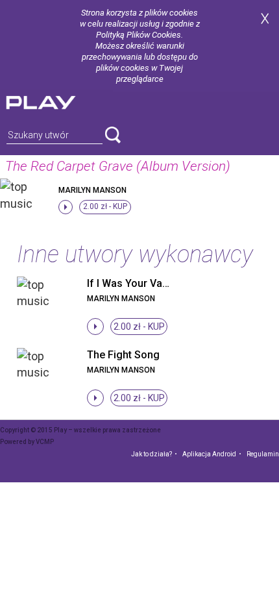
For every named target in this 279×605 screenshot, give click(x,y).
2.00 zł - (105, 206)
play (56, 101)
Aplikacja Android (209, 454)
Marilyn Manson (92, 190)
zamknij (264, 18)
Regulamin (263, 454)
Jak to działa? (151, 454)
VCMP (45, 441)
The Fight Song (123, 355)
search (113, 135)
